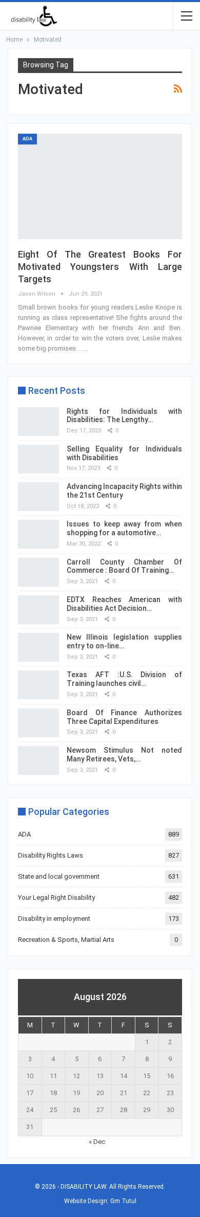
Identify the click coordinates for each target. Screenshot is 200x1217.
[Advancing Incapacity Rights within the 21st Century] (38, 496)
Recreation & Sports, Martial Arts (66, 939)
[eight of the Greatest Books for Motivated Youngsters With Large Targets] (100, 186)
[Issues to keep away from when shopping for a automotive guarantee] (38, 534)
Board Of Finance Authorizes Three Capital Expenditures (124, 717)
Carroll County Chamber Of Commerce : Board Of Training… (124, 566)
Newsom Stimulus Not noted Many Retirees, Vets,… (124, 754)
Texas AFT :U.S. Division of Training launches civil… (124, 678)
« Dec (97, 1142)
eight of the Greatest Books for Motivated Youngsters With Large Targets (100, 266)
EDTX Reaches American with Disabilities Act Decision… (124, 603)
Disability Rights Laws (50, 855)
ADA (27, 138)
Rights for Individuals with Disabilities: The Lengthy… (124, 415)
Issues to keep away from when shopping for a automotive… (124, 528)
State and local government (58, 876)
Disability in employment (54, 918)
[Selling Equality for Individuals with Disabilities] (38, 459)
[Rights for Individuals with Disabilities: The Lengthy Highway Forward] (38, 421)
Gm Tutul (123, 1201)
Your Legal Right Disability (56, 897)
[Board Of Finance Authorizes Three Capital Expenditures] (38, 723)
